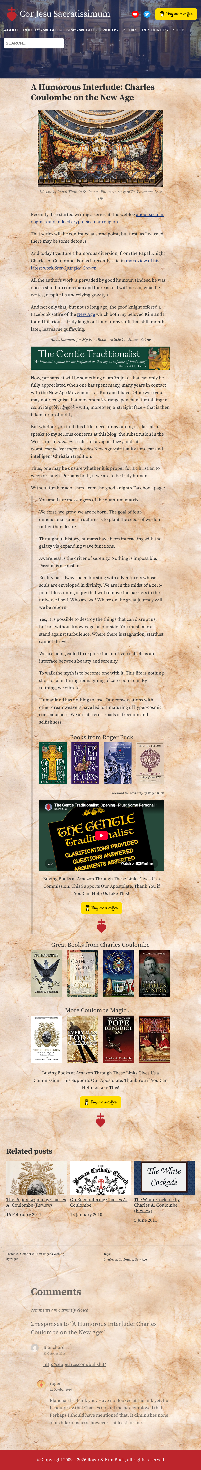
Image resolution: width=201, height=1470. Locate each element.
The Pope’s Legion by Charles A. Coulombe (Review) (36, 1202)
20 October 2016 (54, 1353)
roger (55, 1383)
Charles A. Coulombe (118, 1260)
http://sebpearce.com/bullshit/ (74, 1364)
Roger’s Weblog (53, 1254)
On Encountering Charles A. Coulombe (98, 1202)
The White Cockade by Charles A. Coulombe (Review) (157, 1205)
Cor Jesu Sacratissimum (65, 14)
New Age (86, 314)
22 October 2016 (61, 1390)
